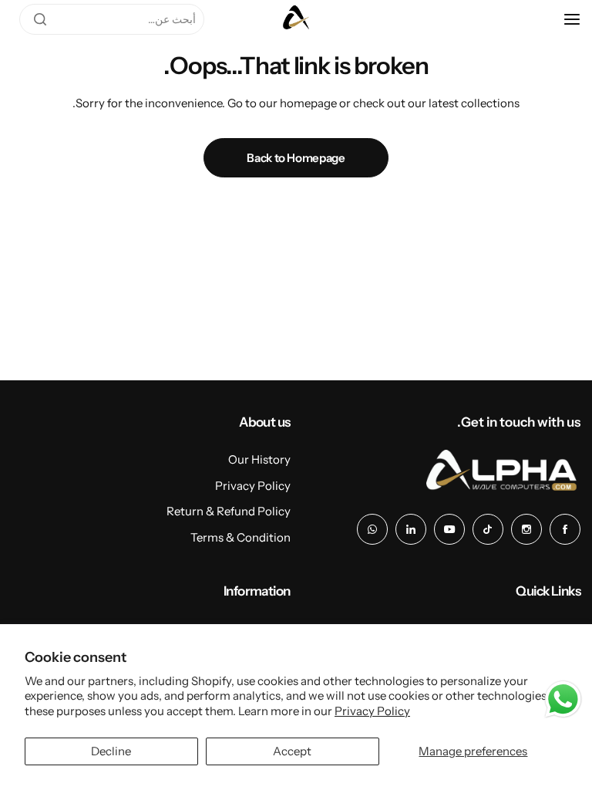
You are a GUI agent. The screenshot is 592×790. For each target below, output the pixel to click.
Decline (111, 751)
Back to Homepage (296, 157)
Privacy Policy (372, 711)
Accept (292, 751)
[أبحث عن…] (40, 19)
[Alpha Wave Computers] (296, 19)
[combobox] (111, 19)
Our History (259, 459)
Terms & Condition (240, 537)
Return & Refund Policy (228, 511)
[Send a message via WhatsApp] (563, 699)
